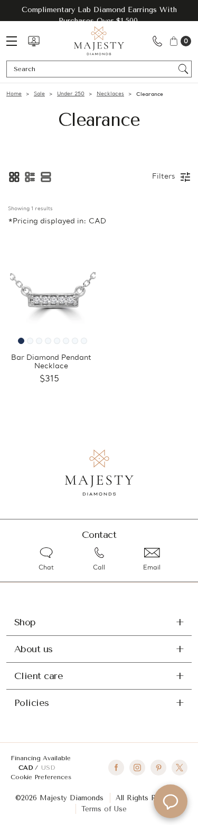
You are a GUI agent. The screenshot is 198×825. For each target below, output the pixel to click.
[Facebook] (116, 767)
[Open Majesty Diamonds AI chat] (170, 801)
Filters (163, 176)
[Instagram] (137, 767)
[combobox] (94, 69)
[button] (14, 177)
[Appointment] (33, 41)
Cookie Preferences (41, 777)
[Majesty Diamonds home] (99, 40)
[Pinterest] (158, 767)
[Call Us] (157, 40)
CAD (26, 767)
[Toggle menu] (16, 40)
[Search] (183, 69)
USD (48, 767)
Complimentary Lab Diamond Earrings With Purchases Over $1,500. (99, 15)
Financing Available (41, 758)
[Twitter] (179, 767)
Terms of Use (104, 809)
